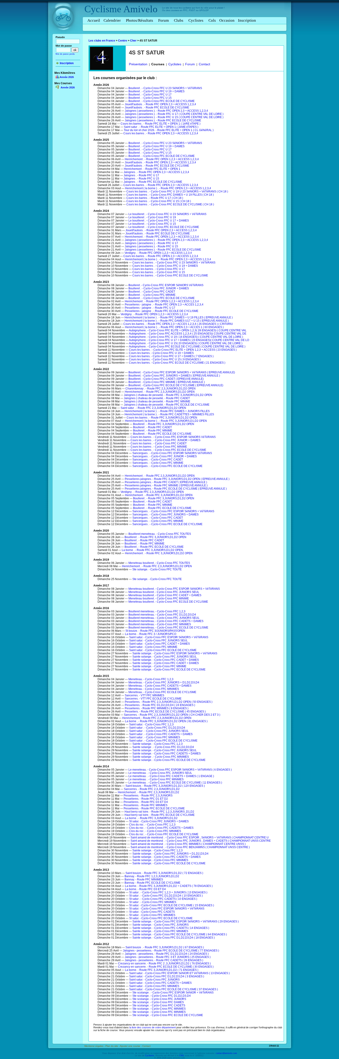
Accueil (93, 20)
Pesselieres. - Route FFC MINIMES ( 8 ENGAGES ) (156, 708)
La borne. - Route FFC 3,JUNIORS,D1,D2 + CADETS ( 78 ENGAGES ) (169, 886)
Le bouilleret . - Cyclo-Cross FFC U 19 (152, 217)
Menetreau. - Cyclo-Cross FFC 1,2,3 (150, 679)
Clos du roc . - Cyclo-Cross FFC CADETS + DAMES (161, 827)
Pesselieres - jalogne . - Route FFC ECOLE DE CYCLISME (161, 311)
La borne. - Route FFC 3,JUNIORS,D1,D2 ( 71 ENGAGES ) (161, 970)
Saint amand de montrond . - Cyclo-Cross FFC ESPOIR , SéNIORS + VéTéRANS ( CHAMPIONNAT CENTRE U (200, 837)
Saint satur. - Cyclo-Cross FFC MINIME (153, 647)
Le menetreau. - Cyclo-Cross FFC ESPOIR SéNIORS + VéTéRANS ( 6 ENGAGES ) (180, 769)
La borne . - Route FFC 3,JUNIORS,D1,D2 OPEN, (153, 550)
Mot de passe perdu (65, 54)
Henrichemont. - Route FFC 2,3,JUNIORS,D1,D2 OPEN (156, 718)
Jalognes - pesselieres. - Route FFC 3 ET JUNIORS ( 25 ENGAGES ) (168, 957)
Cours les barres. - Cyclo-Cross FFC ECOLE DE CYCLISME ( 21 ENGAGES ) (177, 362)
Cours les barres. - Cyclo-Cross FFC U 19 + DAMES (161, 353)
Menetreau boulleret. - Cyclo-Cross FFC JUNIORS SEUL (163, 592)
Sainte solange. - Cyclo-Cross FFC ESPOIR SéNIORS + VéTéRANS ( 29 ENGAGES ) (185, 921)
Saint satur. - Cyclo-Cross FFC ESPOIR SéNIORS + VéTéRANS (168, 637)
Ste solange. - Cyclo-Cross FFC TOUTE (157, 569)
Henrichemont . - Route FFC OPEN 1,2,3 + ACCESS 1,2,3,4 (162, 159)
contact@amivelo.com (226, 1053)
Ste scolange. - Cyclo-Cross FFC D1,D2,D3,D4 (161, 995)
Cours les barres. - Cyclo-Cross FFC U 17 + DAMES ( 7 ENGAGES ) (171, 356)
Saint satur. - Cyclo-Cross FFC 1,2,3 (151, 724)
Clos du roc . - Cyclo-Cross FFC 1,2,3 (152, 824)
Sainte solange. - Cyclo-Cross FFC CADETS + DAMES (166, 753)
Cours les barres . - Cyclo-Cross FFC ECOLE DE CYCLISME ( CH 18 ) (170, 204)
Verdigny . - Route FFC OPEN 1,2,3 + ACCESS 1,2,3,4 (158, 252)
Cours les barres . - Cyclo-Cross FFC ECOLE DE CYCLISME (170, 275)
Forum (163, 20)
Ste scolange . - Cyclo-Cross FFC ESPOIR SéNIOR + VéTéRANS (173, 992)
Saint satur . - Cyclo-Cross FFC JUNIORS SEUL (159, 731)
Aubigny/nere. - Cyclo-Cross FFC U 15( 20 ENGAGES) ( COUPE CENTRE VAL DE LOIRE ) (185, 343)
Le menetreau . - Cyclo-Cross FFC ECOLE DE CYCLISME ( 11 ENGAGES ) (175, 782)
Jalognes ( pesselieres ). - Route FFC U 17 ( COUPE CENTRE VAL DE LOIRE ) (174, 114)
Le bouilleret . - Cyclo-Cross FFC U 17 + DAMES (158, 220)
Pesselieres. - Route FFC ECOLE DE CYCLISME (154, 808)
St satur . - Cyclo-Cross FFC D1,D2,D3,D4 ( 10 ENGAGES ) (166, 895)
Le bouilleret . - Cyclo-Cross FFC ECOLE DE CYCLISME (163, 227)
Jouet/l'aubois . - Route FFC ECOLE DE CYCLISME (157, 107)
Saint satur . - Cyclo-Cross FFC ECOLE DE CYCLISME (163, 740)
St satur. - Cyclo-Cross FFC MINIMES (152, 915)
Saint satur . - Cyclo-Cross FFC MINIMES (154, 737)
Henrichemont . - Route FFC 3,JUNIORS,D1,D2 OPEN (159, 495)
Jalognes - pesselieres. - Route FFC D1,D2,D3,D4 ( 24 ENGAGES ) (167, 953)
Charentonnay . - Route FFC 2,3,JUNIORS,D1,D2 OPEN (160, 388)
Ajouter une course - (131, 1046)
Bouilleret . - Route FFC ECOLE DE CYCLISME (154, 546)
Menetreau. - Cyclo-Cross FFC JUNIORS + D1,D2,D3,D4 (163, 682)
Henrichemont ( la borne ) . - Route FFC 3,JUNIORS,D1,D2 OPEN (166, 420)
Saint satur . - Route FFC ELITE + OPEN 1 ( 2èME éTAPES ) (161, 127)
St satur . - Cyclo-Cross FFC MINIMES (152, 902)
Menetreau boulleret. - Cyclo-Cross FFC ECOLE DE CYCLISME (168, 601)
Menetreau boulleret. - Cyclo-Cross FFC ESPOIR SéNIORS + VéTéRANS (174, 588)
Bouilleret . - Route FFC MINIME (144, 543)
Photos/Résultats (139, 20)
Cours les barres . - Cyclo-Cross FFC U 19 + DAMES (165, 265)
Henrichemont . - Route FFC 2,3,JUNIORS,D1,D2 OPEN (160, 391)
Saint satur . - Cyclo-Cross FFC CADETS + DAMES (161, 734)
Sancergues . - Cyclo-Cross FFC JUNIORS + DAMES (165, 514)
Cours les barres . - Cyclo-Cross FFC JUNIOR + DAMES (165, 440)
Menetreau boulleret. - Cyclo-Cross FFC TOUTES (159, 563)
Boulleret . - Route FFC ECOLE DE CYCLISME (162, 433)
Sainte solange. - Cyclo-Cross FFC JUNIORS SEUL (164, 656)
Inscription (247, 20)
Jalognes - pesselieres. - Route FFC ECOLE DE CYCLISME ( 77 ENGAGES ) (171, 950)
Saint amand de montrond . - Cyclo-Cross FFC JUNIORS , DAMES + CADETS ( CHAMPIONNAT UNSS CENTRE (201, 840)
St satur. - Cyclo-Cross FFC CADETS (152, 911)
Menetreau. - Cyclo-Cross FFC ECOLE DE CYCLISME (162, 692)
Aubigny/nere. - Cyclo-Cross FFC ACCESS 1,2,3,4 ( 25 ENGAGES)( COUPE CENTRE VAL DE (187, 333)
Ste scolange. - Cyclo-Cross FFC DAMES (158, 1002)
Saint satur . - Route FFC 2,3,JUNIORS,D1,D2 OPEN (153, 408)
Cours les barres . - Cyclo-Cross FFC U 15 (158, 272)
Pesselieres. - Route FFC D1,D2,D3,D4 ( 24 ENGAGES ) (160, 705)
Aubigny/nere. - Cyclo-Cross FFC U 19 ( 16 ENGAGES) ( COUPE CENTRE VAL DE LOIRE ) (186, 336)
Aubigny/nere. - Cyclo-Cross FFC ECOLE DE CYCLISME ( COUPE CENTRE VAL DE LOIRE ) (187, 346)
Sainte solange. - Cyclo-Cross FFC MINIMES (160, 860)
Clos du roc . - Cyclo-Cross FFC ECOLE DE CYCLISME (163, 834)
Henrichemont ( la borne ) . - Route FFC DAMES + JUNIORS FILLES (167, 411)
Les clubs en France (102, 40)
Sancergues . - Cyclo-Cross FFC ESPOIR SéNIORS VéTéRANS (172, 453)
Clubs (178, 20)
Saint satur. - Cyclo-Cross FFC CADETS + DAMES (160, 982)
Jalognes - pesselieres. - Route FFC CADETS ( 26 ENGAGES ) (164, 960)
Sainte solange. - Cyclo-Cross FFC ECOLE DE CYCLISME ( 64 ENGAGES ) (179, 934)
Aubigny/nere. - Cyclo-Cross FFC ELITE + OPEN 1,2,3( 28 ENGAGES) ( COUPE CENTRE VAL (188, 330)
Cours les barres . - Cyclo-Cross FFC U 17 (158, 269)
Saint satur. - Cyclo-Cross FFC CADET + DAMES (159, 643)
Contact (204, 64)
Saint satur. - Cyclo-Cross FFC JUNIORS (154, 979)
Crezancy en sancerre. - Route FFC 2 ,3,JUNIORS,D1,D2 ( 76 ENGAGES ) (164, 963)
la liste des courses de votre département (152, 1027)
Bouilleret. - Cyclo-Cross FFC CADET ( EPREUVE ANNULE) (166, 378)
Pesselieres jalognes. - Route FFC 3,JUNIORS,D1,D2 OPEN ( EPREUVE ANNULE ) (177, 479)
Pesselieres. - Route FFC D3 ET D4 (146, 802)
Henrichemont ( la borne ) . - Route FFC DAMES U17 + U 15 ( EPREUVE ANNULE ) (177, 320)
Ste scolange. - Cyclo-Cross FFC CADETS (158, 1005)
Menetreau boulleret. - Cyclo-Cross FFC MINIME (158, 598)
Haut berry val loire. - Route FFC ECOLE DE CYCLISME (160, 815)
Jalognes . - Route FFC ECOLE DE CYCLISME (153, 181)
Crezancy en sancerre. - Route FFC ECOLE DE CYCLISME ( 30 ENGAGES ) (166, 966)
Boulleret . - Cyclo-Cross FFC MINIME (151, 294)
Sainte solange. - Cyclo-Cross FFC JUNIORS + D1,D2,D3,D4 (170, 853)
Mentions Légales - (94, 1046)
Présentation (138, 64)
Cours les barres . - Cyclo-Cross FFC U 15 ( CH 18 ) (158, 201)
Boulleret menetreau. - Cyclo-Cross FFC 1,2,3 (156, 611)
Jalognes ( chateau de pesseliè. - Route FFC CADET (157, 398)
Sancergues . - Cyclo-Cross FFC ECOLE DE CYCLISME (167, 466)
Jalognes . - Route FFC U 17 (141, 175)
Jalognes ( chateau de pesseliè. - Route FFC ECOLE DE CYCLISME (166, 404)
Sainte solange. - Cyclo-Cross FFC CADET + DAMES (165, 659)
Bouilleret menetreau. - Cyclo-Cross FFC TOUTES (159, 533)
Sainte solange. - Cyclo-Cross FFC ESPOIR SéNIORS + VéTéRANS (174, 653)
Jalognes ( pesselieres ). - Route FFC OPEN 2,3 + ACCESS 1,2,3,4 (166, 110)
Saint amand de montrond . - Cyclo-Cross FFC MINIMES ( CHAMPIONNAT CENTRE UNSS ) (188, 844)
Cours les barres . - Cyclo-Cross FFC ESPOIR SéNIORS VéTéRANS (173, 437)
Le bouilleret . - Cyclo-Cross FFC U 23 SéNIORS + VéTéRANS (167, 214)
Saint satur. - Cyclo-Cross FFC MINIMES (154, 986)
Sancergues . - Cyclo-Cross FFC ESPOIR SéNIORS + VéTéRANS (173, 511)
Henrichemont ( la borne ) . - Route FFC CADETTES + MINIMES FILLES (169, 414)
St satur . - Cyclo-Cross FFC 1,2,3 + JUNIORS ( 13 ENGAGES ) (168, 892)
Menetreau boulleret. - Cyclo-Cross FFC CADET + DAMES (164, 595)
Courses (157, 64)
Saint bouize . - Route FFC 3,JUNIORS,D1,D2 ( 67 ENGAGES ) (164, 947)
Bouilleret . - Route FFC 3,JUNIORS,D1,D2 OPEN (155, 537)
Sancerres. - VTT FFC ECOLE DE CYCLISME (153, 698)
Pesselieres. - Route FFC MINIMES (145, 805)
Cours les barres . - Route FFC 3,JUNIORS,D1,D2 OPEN (162, 417)
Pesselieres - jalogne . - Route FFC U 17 (150, 307)
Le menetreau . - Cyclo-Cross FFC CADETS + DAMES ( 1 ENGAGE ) (171, 776)
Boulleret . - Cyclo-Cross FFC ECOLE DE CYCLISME (161, 101)
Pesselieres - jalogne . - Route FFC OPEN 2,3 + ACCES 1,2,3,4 (164, 304)
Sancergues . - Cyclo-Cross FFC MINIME (157, 462)
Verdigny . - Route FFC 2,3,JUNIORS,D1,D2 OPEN (152, 492)
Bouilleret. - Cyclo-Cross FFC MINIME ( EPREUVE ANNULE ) (166, 382)
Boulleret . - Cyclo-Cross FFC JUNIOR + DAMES (158, 288)
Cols (212, 20)
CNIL (181, 1055)
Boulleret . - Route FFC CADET (152, 427)
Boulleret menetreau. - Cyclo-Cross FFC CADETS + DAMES (165, 621)
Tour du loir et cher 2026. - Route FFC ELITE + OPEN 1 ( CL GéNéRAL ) (169, 130)
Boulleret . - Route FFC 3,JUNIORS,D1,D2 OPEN (163, 424)
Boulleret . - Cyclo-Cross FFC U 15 (150, 97)
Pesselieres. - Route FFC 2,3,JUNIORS (148, 795)
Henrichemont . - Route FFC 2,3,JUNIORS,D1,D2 (148, 792)
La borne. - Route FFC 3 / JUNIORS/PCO (150, 634)
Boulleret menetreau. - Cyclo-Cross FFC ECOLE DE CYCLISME (168, 627)
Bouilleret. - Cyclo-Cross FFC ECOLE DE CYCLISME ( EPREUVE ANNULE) (175, 385)
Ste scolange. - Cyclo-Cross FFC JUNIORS (159, 999)
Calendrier (112, 20)
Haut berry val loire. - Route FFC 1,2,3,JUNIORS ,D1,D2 (159, 811)
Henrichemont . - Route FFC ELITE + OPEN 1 (152, 169)
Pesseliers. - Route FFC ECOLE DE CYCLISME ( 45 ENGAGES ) (165, 711)
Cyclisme (102, 9)
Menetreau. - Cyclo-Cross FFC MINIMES (153, 689)
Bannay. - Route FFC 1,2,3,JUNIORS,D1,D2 (152, 876)
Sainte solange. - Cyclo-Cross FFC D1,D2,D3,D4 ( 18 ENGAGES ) (173, 937)
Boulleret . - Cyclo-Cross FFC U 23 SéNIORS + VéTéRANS (165, 88)
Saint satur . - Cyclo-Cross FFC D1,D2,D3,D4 (157, 727)
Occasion (227, 20)
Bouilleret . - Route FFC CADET (144, 540)
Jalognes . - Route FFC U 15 (141, 178)
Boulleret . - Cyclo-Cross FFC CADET (151, 291)
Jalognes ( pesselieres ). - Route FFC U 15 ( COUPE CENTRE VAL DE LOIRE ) (174, 117)
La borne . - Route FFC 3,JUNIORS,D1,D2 (151, 818)
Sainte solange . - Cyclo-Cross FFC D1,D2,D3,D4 (163, 747)
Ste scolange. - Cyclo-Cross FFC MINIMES (159, 1008)
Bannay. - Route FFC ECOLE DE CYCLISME (152, 882)
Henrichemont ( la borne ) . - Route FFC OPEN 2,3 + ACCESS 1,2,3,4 (168, 188)
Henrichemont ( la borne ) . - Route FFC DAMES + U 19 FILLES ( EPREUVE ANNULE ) (179, 317)
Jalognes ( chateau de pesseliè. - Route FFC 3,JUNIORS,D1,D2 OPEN (168, 395)
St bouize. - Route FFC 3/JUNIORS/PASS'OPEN (155, 630)
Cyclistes (195, 20)
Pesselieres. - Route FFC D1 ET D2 (146, 798)
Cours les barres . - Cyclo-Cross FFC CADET (159, 443)
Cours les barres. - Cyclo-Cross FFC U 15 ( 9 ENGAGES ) (165, 359)
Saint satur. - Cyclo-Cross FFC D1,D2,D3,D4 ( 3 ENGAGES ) (166, 976)
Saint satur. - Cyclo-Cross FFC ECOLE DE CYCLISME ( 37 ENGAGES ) (173, 989)
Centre (122, 40)
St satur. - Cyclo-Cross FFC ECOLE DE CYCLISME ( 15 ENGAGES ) (171, 905)
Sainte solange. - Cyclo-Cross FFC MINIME (159, 666)
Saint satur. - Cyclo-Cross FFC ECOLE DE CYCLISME (162, 650)
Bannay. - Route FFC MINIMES (144, 879)
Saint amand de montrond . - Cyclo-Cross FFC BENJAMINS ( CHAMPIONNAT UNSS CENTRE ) (190, 847)
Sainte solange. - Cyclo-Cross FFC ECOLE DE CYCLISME (168, 669)
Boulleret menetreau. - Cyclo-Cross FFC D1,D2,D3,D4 (162, 614)
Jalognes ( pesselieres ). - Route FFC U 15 (151, 246)
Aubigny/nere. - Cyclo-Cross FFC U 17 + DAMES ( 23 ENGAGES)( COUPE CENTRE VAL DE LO (189, 340)
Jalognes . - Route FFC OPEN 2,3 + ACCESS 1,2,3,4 (156, 172)
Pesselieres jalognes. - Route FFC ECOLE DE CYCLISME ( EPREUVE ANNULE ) (176, 488)
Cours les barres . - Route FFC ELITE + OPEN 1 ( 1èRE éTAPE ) (160, 123)
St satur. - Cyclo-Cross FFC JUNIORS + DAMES (159, 821)
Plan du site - (112, 1046)
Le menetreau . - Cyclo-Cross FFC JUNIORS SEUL (160, 773)
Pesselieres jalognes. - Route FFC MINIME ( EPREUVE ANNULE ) (166, 485)
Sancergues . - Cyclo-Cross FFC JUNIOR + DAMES (164, 456)
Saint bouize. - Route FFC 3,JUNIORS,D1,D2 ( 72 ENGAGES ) (164, 873)
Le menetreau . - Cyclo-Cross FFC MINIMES (156, 779)
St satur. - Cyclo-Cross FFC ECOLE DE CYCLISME (161, 918)
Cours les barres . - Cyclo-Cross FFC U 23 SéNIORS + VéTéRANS (173, 262)
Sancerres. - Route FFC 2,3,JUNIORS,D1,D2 (152, 789)
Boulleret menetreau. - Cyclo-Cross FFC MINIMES (159, 624)
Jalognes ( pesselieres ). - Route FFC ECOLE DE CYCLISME (163, 120)
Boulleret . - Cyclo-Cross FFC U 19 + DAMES (156, 91)
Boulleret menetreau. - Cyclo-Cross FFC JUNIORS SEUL (163, 617)
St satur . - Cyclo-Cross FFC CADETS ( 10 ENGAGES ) (163, 898)
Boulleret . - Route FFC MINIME (152, 430)
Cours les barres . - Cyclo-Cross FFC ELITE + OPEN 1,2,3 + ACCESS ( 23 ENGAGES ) (183, 349)
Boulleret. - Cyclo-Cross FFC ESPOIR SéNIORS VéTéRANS (165, 285)
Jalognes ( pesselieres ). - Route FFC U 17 (151, 243)
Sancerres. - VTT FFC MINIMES (144, 695)
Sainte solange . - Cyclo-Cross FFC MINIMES (160, 756)
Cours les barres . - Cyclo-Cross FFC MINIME (159, 446)
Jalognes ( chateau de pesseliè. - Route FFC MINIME (157, 401)
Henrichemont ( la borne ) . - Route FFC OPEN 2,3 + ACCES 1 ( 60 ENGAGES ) (174, 327)
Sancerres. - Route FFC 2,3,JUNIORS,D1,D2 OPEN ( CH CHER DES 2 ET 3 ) (172, 714)
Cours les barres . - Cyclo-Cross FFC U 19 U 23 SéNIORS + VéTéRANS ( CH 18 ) (177, 191)
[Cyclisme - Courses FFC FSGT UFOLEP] (64, 34)
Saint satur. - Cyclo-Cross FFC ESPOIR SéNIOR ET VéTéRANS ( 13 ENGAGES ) (179, 973)
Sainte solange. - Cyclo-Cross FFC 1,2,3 (157, 743)
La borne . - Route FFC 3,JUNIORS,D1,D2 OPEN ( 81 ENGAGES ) (166, 721)
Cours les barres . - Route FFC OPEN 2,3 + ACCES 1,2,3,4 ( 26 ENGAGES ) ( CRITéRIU (178, 324)
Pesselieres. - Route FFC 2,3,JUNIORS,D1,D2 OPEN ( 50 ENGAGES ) (168, 701)
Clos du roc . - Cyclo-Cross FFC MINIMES (155, 831)
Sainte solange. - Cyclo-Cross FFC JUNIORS (160, 924)
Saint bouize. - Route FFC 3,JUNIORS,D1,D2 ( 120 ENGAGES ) (165, 785)
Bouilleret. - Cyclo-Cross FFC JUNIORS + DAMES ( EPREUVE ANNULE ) (174, 375)
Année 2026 (67, 77)
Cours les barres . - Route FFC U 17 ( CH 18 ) (154, 198)
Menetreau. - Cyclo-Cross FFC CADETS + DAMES (159, 685)
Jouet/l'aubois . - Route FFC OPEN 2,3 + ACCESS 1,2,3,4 (160, 104)
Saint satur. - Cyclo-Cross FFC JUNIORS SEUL (158, 640)
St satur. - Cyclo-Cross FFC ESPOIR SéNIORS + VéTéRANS (166, 908)
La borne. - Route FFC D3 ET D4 (145, 889)
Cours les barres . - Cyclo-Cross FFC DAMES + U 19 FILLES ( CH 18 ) (170, 194)
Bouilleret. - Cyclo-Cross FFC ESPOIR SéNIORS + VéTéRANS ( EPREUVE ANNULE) (181, 372)
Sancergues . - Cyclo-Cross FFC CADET (157, 459)
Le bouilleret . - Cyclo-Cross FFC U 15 (152, 223)
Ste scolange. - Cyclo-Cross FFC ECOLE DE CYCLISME (167, 1015)
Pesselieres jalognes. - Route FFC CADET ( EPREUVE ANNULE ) (166, 482)
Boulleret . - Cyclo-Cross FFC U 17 (150, 94)
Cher (133, 40)
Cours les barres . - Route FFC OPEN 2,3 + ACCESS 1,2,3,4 (160, 133)
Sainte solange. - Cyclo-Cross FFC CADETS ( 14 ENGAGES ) (170, 928)
